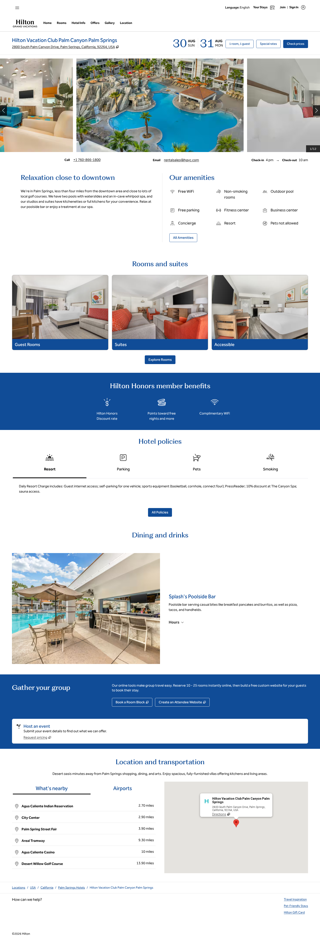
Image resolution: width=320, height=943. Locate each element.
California (46, 887)
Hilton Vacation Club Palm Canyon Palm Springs (121, 887)
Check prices (297, 44)
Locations (18, 887)
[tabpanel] (160, 490)
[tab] (49, 464)
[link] (87, 159)
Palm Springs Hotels (71, 887)
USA (33, 887)
